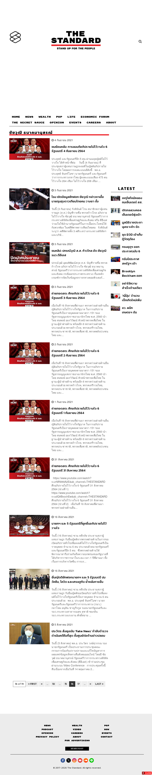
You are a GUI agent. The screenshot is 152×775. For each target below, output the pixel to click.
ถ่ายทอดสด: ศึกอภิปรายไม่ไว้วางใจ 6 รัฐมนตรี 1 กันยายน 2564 (75, 410)
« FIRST (32, 684)
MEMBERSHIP (77, 748)
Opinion (47, 733)
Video (77, 729)
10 (53, 684)
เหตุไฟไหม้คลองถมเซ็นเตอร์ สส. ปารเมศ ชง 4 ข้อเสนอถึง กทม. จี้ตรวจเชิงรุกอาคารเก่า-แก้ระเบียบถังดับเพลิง (132, 200)
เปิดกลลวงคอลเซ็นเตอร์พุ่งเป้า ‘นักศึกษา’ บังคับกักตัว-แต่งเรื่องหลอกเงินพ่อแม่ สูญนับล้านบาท (132, 212)
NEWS (29, 117)
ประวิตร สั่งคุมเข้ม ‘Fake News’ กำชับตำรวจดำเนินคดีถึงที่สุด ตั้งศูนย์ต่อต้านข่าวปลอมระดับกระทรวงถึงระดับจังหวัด (80, 633)
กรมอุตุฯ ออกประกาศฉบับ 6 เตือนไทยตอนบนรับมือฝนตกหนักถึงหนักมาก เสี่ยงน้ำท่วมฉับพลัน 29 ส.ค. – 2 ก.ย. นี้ (131, 249)
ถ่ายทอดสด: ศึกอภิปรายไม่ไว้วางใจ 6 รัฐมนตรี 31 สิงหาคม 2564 (75, 468)
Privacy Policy (47, 737)
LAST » (99, 684)
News (47, 726)
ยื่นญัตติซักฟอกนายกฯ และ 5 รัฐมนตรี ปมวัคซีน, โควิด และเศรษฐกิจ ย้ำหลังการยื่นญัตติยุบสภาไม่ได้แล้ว (78, 579)
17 (78, 684)
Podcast (47, 729)
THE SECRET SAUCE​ (28, 122)
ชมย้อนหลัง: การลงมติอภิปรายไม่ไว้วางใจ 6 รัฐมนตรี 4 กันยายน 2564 (79, 149)
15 (66, 684)
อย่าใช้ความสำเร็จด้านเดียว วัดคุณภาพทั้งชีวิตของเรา (132, 285)
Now (106, 729)
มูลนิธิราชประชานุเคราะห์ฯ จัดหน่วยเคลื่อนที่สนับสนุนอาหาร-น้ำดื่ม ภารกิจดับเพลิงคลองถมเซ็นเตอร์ (132, 224)
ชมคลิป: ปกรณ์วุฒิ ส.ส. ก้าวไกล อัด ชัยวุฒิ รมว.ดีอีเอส (79, 253)
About (77, 737)
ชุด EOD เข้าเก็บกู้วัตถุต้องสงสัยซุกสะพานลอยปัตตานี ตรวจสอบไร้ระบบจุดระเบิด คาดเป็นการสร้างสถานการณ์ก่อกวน (132, 236)
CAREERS (94, 122)
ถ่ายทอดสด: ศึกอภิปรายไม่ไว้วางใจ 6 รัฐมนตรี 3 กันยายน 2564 (75, 295)
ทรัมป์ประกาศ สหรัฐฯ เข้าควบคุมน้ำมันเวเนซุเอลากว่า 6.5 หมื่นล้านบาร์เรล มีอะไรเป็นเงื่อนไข (131, 261)
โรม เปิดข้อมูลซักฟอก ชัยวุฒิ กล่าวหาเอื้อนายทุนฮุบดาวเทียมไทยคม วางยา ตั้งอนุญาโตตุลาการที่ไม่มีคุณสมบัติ (78, 199)
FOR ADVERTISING (77, 740)
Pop (106, 726)
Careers (77, 733)
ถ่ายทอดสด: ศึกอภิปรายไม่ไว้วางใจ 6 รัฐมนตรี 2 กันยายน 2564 (75, 353)
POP (59, 117)
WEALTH (45, 117)
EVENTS (75, 122)
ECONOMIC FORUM (95, 117)
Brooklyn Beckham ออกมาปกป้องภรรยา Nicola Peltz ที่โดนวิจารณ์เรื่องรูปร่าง (132, 273)
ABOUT (111, 122)
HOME (16, 117)
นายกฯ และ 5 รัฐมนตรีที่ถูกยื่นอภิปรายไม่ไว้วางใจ (79, 525)
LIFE (71, 117)
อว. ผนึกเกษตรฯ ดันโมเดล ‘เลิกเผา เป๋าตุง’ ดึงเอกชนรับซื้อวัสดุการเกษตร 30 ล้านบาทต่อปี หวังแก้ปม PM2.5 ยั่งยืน (131, 310)
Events (107, 733)
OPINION (57, 122)
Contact (107, 737)
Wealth (77, 726)
